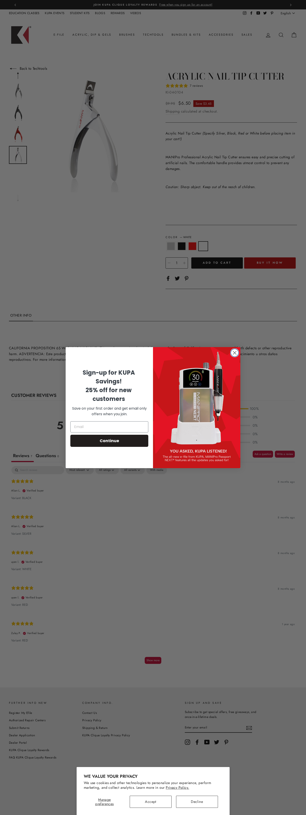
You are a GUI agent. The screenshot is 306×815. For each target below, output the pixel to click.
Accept (150, 801)
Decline (197, 801)
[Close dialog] (235, 353)
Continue (109, 440)
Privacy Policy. (177, 787)
